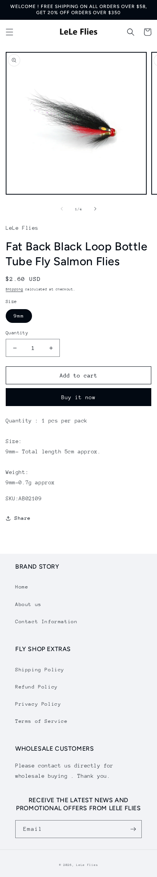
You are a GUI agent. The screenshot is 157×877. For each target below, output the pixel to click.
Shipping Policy (39, 669)
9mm (19, 316)
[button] (9, 32)
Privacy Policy (38, 704)
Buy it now (78, 397)
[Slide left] (61, 208)
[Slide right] (95, 208)
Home (21, 587)
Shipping (14, 289)
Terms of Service (41, 721)
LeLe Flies (87, 865)
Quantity (17, 332)
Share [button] (22, 518)
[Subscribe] (133, 829)
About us (28, 604)
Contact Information (46, 621)
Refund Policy (36, 687)
